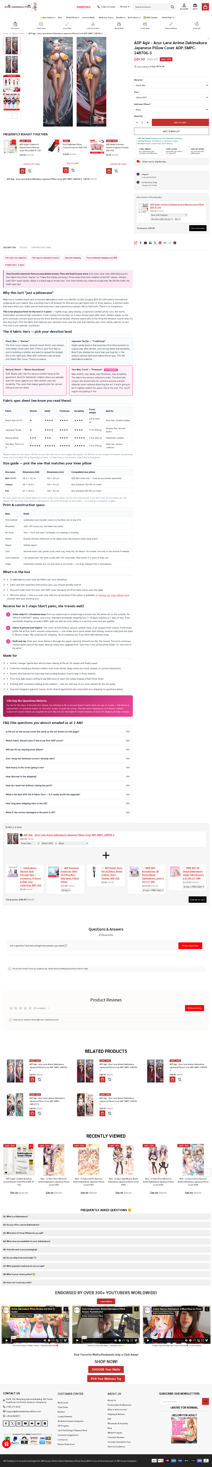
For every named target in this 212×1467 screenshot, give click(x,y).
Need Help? (167, 17)
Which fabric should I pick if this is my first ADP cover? (34, 740)
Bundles (120, 17)
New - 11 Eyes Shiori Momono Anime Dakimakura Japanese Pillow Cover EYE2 (53, 1181)
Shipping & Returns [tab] (41, 247)
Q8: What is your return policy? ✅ (19, 1274)
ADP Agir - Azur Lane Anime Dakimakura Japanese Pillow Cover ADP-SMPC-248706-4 (48, 1067)
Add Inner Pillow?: (143, 104)
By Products (133, 17)
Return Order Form (66, 1444)
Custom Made (88, 17)
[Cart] (205, 6)
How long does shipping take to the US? (26, 803)
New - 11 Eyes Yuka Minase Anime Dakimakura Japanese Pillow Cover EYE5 (123, 1181)
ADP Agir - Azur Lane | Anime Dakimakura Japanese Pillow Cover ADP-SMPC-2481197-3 (47, 1101)
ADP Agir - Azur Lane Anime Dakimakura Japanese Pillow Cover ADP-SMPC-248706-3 (44, 179)
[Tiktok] (174, 242)
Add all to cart (197, 899)
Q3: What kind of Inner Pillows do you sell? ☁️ (24, 1233)
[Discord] (165, 242)
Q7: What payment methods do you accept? (24, 1266)
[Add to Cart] (66, 170)
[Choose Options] (22, 171)
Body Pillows (72, 17)
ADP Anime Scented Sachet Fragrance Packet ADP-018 (117, 147)
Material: (139, 79)
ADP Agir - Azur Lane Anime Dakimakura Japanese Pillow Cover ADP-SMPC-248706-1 (189, 1067)
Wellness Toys (105, 17)
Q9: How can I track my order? (17, 1282)
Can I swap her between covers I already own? (30, 758)
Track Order (63, 1407)
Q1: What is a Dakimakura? (15, 1216)
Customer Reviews (116, 1437)
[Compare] (30, 171)
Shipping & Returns (116, 1414)
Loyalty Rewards (65, 1416)
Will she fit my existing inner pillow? (24, 749)
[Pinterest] (160, 242)
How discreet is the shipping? (21, 776)
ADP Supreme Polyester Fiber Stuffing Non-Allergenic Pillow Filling (70, 874)
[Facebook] (140, 242)
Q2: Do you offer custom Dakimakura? (21, 1224)
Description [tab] (9, 247)
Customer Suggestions (68, 1435)
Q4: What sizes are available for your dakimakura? (26, 1241)
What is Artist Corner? (117, 1409)
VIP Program (63, 1425)
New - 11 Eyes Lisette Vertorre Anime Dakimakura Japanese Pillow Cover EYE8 (193, 1181)
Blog (110, 1428)
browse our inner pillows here (114, 595)
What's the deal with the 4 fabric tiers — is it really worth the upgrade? (43, 794)
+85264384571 (13, 1416)
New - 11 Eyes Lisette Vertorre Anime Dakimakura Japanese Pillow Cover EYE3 (88, 1181)
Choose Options (31, 164)
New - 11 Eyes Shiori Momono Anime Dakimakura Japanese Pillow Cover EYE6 (158, 1181)
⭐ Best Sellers (47, 17)
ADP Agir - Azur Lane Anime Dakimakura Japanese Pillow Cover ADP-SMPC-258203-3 (119, 1101)
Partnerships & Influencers (120, 1404)
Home (5, 33)
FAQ (109, 1418)
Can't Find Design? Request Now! (72, 1430)
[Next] (207, 1173)
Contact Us (63, 1439)
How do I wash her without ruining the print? (29, 785)
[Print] (150, 242)
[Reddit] (169, 242)
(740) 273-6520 (13, 1406)
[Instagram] (19, 1423)
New (60, 17)
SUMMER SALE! (84, 6)
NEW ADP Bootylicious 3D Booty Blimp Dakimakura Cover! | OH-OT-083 (153, 874)
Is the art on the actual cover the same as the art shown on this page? (42, 731)
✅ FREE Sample (150, 17)
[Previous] (5, 1173)
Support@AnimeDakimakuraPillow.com (23, 1411)
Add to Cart (180, 122)
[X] (155, 242)
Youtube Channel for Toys (119, 1442)
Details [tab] (23, 247)
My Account (63, 1402)
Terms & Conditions (116, 1446)
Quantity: (138, 116)
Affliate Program (115, 1432)
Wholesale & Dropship (118, 1423)
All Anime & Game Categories (71, 1421)
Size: (137, 92)
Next (14, 116)
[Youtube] (25, 1423)
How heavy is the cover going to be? (25, 767)
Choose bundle (198, 228)
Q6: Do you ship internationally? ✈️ (19, 1257)
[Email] (145, 242)
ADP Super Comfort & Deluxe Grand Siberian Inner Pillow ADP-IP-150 (30, 147)
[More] (53, 17)
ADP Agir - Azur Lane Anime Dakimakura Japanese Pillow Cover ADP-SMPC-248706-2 (119, 1067)
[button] (15, 26)
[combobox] (154, 6)
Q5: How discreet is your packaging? (20, 1249)
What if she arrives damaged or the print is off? (30, 812)
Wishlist (61, 1411)
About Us (112, 1400)
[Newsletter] (205, 1401)
